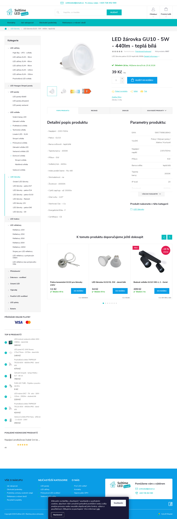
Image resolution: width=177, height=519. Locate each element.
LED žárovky (15, 177)
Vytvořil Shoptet (166, 514)
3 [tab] (107, 303)
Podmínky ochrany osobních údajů (20, 493)
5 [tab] (112, 303)
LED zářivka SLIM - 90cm (22, 65)
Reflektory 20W (19, 234)
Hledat (114, 12)
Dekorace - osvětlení (18, 277)
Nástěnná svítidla (21, 164)
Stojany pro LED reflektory (23, 251)
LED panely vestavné (20, 105)
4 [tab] (109, 303)
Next (169, 237)
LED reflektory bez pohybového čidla (24, 263)
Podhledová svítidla (20, 126)
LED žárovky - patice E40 (22, 207)
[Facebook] (170, 504)
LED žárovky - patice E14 (22, 190)
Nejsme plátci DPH (81, 493)
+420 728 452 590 (146, 493)
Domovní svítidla (19, 156)
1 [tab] (103, 303)
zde (98, 509)
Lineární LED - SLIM (20, 134)
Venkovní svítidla (19, 170)
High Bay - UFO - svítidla (22, 53)
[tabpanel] (68, 271)
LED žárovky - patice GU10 (23, 194)
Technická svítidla (19, 130)
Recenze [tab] (94, 111)
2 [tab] (105, 303)
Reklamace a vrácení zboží (17, 496)
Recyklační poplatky (14, 500)
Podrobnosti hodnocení (143, 51)
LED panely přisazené (21, 101)
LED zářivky (15, 48)
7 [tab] (116, 303)
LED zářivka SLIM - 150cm (23, 74)
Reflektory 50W (19, 243)
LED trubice (14, 219)
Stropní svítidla (18, 138)
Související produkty (155, 111)
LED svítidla (15, 112)
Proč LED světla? (80, 486)
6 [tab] (114, 303)
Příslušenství (15, 271)
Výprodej (13, 290)
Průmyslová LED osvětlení (50, 493)
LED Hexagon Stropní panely (21, 86)
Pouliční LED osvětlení (19, 296)
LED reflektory (15, 225)
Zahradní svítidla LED (20, 147)
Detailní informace (150, 56)
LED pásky (14, 302)
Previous (164, 237)
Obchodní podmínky (14, 489)
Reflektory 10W (19, 230)
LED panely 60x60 (19, 97)
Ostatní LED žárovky (20, 182)
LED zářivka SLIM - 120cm (23, 70)
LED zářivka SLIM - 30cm (22, 57)
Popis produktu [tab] (62, 111)
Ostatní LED (15, 284)
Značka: (116, 97)
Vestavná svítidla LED (21, 151)
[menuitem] (11, 22)
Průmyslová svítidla (20, 143)
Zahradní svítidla (19, 121)
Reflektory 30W (19, 238)
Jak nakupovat (12, 486)
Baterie (13, 309)
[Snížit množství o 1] (122, 82)
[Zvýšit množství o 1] (122, 78)
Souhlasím (118, 503)
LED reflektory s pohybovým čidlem (23, 257)
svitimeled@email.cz (147, 489)
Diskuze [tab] (125, 111)
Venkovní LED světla (48, 496)
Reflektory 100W (19, 247)
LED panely (14, 92)
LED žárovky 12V (19, 203)
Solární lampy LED (19, 117)
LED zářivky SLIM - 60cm (22, 61)
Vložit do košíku (144, 80)
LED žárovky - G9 (19, 212)
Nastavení (57, 514)
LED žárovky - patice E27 (22, 186)
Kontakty (77, 489)
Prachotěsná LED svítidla (22, 78)
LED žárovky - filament (21, 199)
